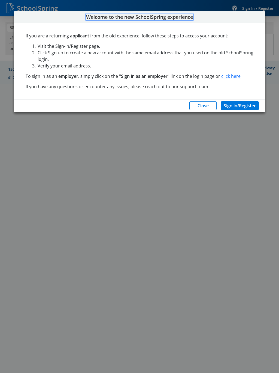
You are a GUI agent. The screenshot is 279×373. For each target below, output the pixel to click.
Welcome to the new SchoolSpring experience (139, 17)
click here (231, 76)
